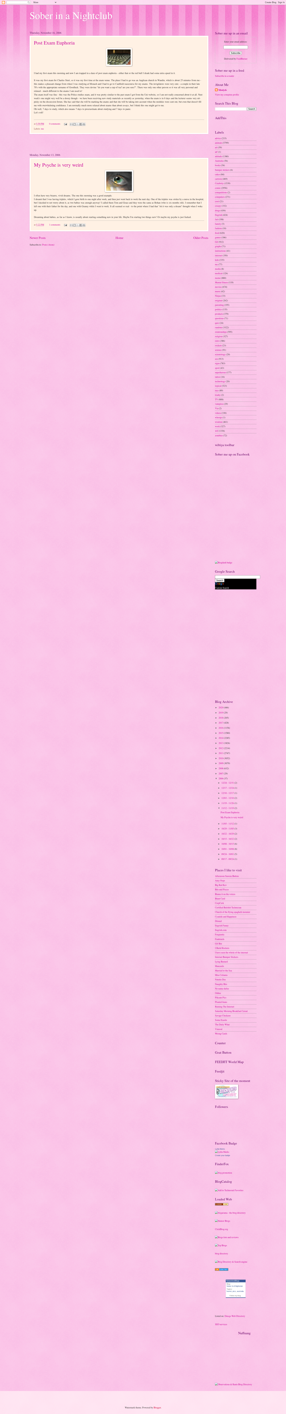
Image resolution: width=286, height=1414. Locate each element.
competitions (221, 192)
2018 (221, 717)
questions (219, 318)
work (217, 426)
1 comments (54, 224)
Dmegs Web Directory (235, 1316)
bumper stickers (222, 169)
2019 (221, 712)
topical (218, 385)
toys (217, 390)
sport (217, 367)
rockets (218, 345)
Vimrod (218, 1029)
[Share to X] (77, 124)
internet (218, 255)
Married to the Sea (223, 970)
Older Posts (200, 238)
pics (234, 1291)
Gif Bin (218, 943)
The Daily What (222, 1024)
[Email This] (71, 124)
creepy (218, 205)
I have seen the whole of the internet (231, 952)
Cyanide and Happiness (225, 916)
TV (216, 399)
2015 (221, 732)
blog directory (221, 1253)
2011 (221, 753)
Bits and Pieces (222, 889)
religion (218, 336)
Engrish (218, 214)
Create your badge (222, 1155)
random (218, 327)
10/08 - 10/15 (227, 843)
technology (220, 381)
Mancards (219, 966)
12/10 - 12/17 (227, 793)
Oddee (218, 993)
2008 (221, 768)
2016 (221, 727)
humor (229, 1291)
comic (218, 187)
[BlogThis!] (74, 124)
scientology (220, 354)
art (216, 147)
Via (216, 408)
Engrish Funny (222, 925)
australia (240, 1291)
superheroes (220, 372)
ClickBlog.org (221, 1229)
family (218, 223)
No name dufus (222, 988)
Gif (216, 241)
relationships (221, 331)
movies (218, 286)
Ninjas (218, 295)
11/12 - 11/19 (227, 808)
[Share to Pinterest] (84, 124)
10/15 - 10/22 (227, 838)
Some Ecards (221, 1020)
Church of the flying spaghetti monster (232, 911)
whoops (218, 417)
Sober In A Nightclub (235, 1286)
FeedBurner (242, 58)
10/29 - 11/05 (227, 828)
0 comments (54, 123)
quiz (217, 322)
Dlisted (218, 921)
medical (218, 273)
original (218, 300)
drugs (217, 210)
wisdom (218, 421)
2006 (221, 778)
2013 (221, 743)
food (217, 232)
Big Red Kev (221, 885)
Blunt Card (220, 898)
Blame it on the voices (225, 894)
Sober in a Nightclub (71, 15)
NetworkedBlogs (232, 1281)
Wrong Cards (221, 1033)
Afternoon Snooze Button (227, 876)
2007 (221, 773)
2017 (221, 722)
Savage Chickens (223, 1015)
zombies (219, 435)
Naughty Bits (221, 984)
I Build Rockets (222, 948)
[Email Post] (65, 123)
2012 (221, 748)
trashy (218, 394)
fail (216, 219)
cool (217, 201)
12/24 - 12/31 (227, 782)
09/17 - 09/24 (227, 859)
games (218, 237)
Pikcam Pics (220, 997)
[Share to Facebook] (80, 124)
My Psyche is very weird (58, 164)
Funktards (219, 939)
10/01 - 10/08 (227, 848)
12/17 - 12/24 (227, 787)
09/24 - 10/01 (227, 854)
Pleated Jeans (221, 1001)
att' (216, 151)
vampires (219, 403)
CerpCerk (219, 903)
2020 (221, 707)
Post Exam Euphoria (54, 42)
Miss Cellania (221, 975)
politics (218, 309)
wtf (216, 430)
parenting (219, 304)
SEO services (221, 1324)
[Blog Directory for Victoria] (221, 1204)
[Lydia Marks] (222, 1151)
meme (218, 277)
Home (119, 238)
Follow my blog (235, 1296)
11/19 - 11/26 (227, 803)
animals (218, 142)
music (217, 291)
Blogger (157, 1407)
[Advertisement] (119, 143)
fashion (218, 228)
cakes (217, 174)
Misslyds (222, 90)
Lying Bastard (221, 961)
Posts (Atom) (48, 244)
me (42, 128)
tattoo (217, 376)
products (219, 313)
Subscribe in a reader (224, 75)
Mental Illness (221, 282)
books (217, 165)
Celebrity (219, 183)
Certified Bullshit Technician (228, 907)
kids (217, 259)
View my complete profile (227, 94)
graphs (218, 246)
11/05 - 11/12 (227, 823)
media (218, 268)
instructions (220, 250)
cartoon (218, 178)
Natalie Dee (220, 979)
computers (220, 196)
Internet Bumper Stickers (226, 956)
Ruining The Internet (224, 1006)
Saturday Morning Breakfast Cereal (231, 1011)
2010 (221, 758)
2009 (221, 763)
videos (218, 412)
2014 (221, 737)
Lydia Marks (220, 1149)
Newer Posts (38, 238)
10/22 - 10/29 (227, 833)
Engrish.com (221, 930)
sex (216, 358)
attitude (218, 156)
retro (217, 340)
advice (218, 138)
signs (217, 363)
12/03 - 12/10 (227, 797)
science (218, 349)
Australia (219, 160)
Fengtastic (219, 934)
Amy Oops (220, 880)
